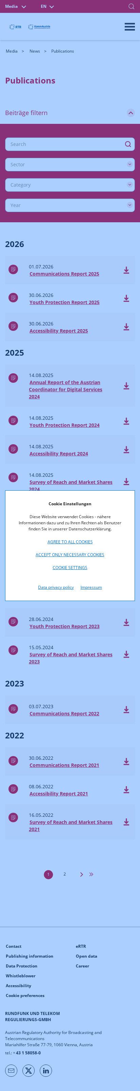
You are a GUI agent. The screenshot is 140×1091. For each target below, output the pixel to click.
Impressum (91, 587)
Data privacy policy (56, 587)
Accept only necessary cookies (70, 555)
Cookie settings (70, 567)
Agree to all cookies (70, 542)
